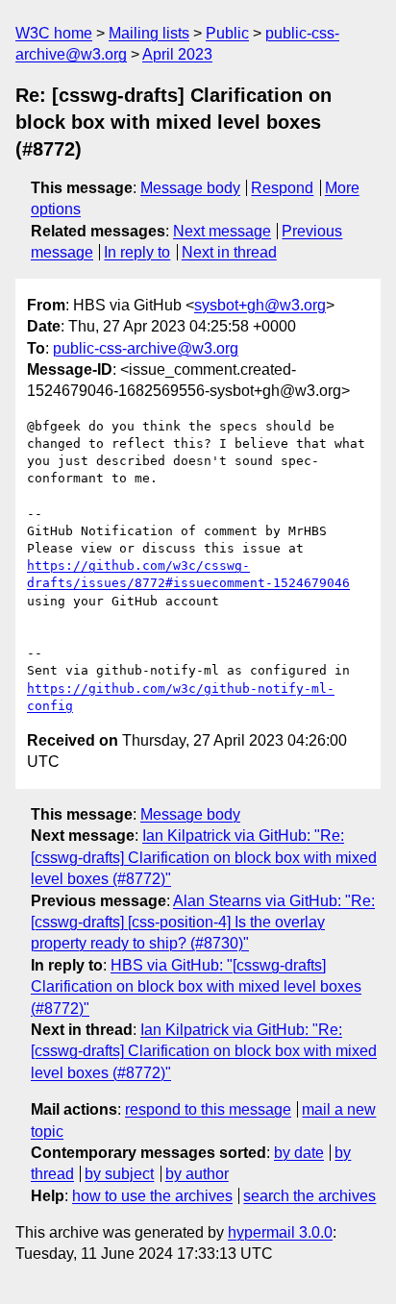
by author (197, 1174)
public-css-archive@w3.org (145, 348)
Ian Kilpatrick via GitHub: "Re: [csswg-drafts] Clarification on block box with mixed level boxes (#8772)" (204, 857)
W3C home (53, 33)
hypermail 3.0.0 (280, 1232)
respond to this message (208, 1109)
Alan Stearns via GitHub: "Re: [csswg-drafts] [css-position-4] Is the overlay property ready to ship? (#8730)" (203, 922)
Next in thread (229, 252)
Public (227, 33)
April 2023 (177, 54)
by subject (119, 1174)
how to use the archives (152, 1196)
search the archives (309, 1196)
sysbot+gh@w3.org (260, 305)
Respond (282, 188)
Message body (190, 188)
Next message (222, 231)
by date (299, 1152)
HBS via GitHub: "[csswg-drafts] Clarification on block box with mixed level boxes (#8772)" (196, 987)
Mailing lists (149, 33)
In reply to (137, 252)
